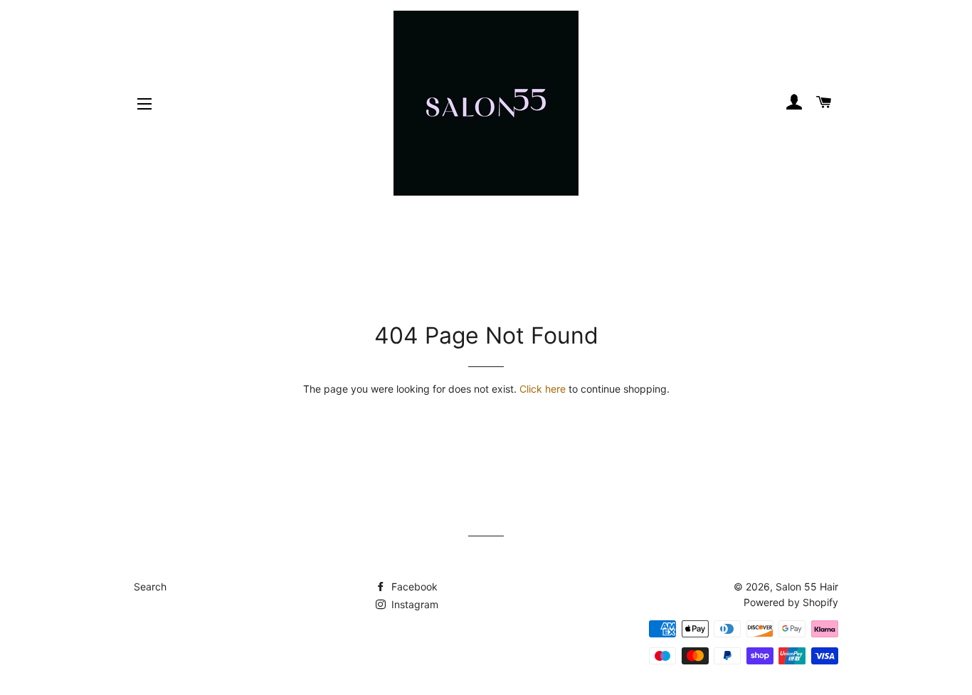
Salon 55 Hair (807, 586)
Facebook (413, 586)
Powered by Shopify (791, 602)
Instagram (413, 604)
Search (150, 586)
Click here (542, 389)
